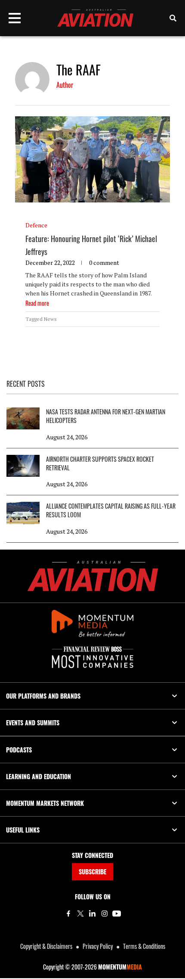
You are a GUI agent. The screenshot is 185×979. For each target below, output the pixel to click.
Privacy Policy (98, 946)
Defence (36, 225)
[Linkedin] (92, 913)
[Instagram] (104, 913)
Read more (37, 303)
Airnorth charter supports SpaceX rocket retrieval (100, 463)
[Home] (93, 576)
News (50, 319)
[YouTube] (116, 913)
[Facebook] (68, 913)
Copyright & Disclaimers (46, 946)
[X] (80, 913)
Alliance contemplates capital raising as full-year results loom (111, 510)
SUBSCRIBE (92, 871)
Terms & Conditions (144, 946)
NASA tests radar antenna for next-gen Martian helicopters (105, 416)
